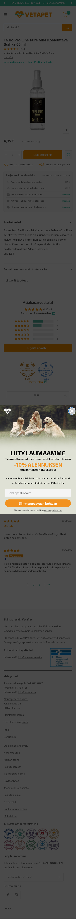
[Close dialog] (71, 411)
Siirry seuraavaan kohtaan (38, 503)
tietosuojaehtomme (53, 510)
